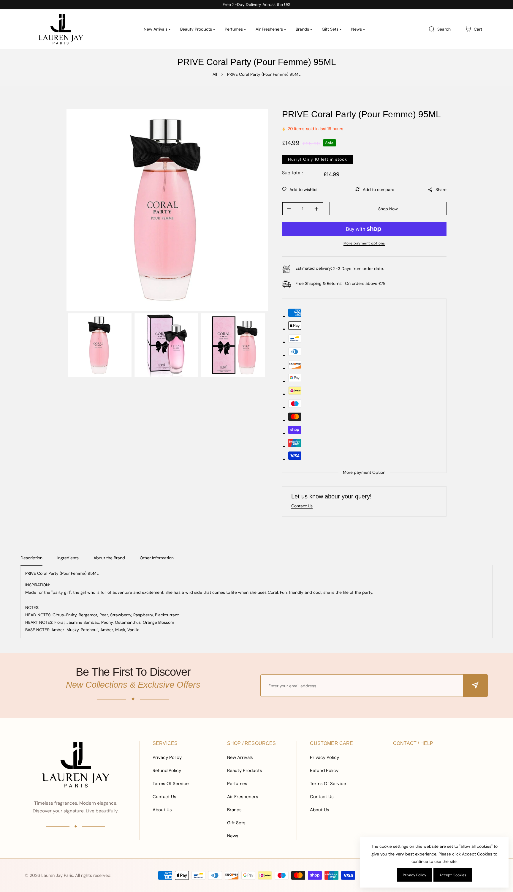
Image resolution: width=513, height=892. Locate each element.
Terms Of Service (171, 784)
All (215, 74)
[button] (474, 29)
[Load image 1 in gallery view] (100, 345)
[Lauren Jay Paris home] (75, 764)
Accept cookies (452, 875)
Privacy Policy (167, 757)
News (232, 836)
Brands (234, 810)
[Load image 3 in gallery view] (233, 345)
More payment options (364, 243)
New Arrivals (240, 757)
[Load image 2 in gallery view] (166, 345)
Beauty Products (244, 770)
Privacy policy (414, 875)
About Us (162, 810)
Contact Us (164, 797)
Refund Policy (167, 770)
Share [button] (441, 189)
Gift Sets (236, 823)
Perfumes (237, 784)
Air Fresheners (242, 797)
